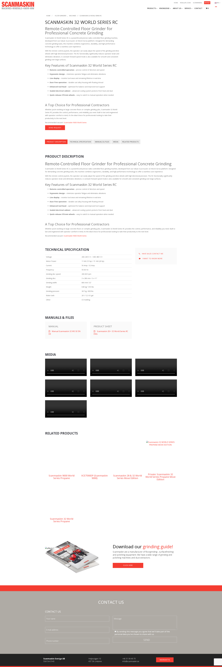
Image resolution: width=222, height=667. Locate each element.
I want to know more (152, 258)
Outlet (207, 3)
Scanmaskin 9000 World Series (75, 122)
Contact (198, 8)
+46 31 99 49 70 (129, 658)
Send (146, 640)
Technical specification (80, 142)
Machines (72, 16)
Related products (130, 142)
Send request (55, 127)
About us (177, 8)
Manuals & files (102, 142)
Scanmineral (197, 3)
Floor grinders (60, 16)
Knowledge (164, 8)
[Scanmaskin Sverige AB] (18, 5)
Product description (56, 142)
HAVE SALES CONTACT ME (152, 254)
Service (188, 8)
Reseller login (185, 3)
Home (176, 3)
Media (115, 142)
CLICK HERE (128, 565)
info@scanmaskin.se (130, 661)
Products (151, 8)
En (218, 3)
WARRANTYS (165, 660)
